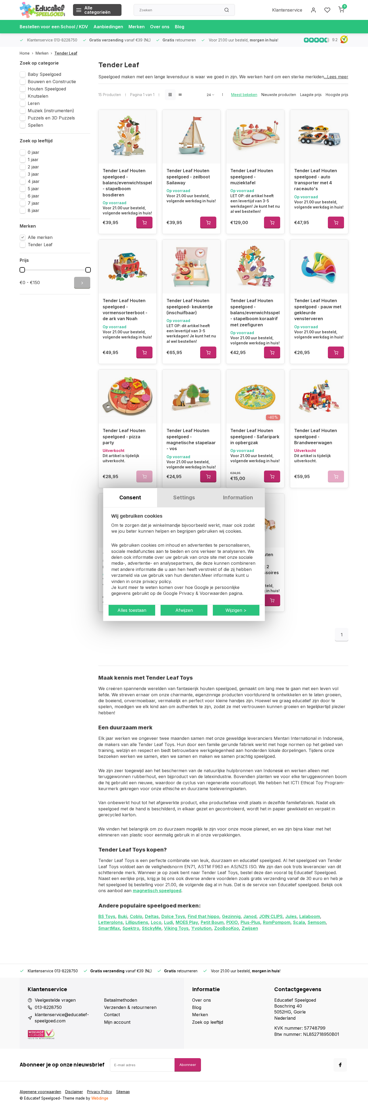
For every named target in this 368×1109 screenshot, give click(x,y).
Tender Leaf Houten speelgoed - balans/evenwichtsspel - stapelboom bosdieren (127, 182)
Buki (122, 916)
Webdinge (99, 1098)
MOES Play (187, 922)
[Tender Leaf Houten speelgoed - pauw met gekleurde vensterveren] (319, 267)
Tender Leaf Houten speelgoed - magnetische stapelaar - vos (191, 439)
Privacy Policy (99, 1092)
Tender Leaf (65, 53)
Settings (184, 497)
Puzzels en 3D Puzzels (51, 118)
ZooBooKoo (226, 928)
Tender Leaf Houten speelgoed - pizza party (124, 436)
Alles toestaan (131, 610)
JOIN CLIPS (271, 916)
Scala (299, 922)
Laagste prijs (311, 95)
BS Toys (106, 916)
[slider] (22, 270)
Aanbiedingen (108, 26)
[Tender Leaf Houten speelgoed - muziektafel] (255, 137)
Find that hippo (203, 916)
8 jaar (33, 210)
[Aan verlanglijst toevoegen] (148, 117)
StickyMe (151, 928)
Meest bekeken (244, 95)
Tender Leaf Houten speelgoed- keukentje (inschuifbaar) (189, 306)
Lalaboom (309, 916)
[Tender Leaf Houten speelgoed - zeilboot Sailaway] (191, 137)
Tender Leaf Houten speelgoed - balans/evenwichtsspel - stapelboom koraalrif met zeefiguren (255, 312)
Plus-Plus (250, 922)
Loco (156, 922)
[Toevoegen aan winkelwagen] (144, 222)
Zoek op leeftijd (207, 1022)
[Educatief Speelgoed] (42, 10)
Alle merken (40, 237)
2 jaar (33, 166)
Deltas (152, 916)
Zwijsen (250, 928)
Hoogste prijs (337, 95)
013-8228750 (48, 1007)
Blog (179, 26)
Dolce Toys (173, 916)
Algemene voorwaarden (40, 1092)
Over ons (159, 26)
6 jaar (33, 196)
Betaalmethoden (120, 1000)
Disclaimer (74, 1092)
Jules (291, 916)
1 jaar (33, 159)
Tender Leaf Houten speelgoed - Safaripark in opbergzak (254, 436)
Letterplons (110, 922)
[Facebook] (340, 1065)
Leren (34, 103)
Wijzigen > (236, 610)
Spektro (131, 928)
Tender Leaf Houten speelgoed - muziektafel (251, 176)
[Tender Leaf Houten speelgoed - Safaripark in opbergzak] (255, 396)
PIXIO (232, 922)
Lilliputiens (137, 922)
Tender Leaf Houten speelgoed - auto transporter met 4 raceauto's (315, 179)
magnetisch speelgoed (157, 890)
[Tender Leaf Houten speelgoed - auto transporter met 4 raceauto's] (319, 137)
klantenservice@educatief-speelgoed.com (62, 1017)
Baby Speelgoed (44, 74)
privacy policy (157, 581)
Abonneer (187, 1064)
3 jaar (33, 174)
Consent (130, 497)
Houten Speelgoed (47, 88)
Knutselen (38, 96)
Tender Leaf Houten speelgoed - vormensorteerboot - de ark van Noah (125, 309)
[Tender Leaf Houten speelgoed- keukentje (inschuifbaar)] (191, 267)
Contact (112, 1014)
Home (25, 53)
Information (238, 497)
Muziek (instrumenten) (51, 110)
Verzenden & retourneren (130, 1007)
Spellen (35, 125)
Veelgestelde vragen (55, 1000)
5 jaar (33, 188)
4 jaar (34, 181)
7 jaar (33, 203)
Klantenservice (287, 10)
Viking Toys (176, 928)
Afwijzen (184, 610)
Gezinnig (231, 916)
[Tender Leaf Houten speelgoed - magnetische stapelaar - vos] (191, 396)
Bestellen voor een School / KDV (54, 26)
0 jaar (33, 152)
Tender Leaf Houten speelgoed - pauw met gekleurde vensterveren (317, 309)
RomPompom (276, 922)
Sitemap (123, 1092)
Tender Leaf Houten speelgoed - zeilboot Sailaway (188, 176)
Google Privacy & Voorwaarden (195, 593)
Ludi (168, 922)
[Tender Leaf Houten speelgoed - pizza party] (128, 396)
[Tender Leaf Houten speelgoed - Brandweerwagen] (319, 396)
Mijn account (117, 1022)
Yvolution (201, 928)
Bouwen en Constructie (52, 81)
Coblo (136, 916)
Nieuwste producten (278, 95)
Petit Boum (212, 922)
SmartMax (109, 928)
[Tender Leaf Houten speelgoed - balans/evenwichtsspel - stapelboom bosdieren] (128, 137)
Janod (249, 916)
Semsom (317, 922)
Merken (137, 26)
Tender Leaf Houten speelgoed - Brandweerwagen (315, 436)
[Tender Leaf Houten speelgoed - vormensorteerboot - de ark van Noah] (128, 267)
